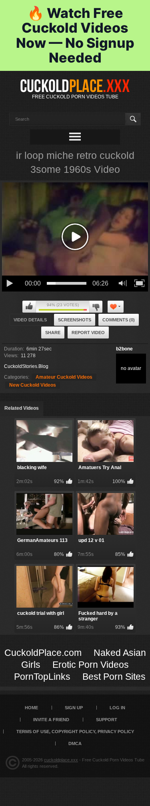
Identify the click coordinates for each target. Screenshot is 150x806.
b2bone (124, 349)
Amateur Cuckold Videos (64, 377)
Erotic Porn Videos (90, 664)
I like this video (29, 307)
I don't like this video (95, 307)
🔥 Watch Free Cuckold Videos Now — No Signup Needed (75, 35)
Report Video (88, 332)
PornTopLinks (42, 676)
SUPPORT (106, 719)
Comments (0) (118, 319)
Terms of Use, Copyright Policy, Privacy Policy (75, 731)
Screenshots (74, 319)
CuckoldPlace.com (43, 653)
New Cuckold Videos (32, 385)
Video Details (30, 319)
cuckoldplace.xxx (61, 759)
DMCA (75, 743)
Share (52, 332)
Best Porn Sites (114, 676)
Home (31, 707)
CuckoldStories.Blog (26, 366)
